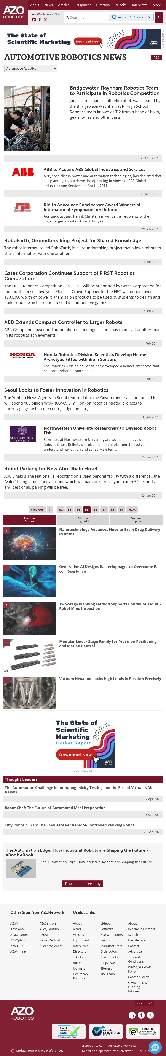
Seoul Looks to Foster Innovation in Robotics (56, 390)
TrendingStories (29, 519)
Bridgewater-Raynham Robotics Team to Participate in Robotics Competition (115, 90)
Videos (105, 923)
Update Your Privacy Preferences (39, 1050)
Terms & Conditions (136, 959)
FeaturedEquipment (136, 519)
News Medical (50, 940)
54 (78, 509)
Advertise (135, 951)
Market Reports (112, 935)
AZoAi (44, 935)
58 (113, 509)
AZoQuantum (49, 929)
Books (77, 963)
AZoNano (17, 929)
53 (69, 509)
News (77, 929)
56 (95, 509)
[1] (29, 543)
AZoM (14, 923)
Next (132, 509)
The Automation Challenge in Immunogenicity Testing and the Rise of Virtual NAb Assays (78, 789)
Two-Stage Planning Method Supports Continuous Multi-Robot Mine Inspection (110, 606)
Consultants (109, 957)
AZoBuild (16, 946)
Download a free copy (83, 883)
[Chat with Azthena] (155, 1047)
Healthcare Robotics (81, 976)
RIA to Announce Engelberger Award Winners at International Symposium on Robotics (92, 207)
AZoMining (18, 951)
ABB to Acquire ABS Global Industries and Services (94, 169)
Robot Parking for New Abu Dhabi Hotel (50, 469)
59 (121, 509)
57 (104, 509)
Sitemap (106, 968)
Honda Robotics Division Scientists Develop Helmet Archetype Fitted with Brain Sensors (96, 357)
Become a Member (141, 929)
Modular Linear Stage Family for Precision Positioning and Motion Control (108, 643)
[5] (29, 693)
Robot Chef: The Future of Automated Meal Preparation (55, 807)
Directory (79, 951)
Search (133, 935)
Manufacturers (111, 946)
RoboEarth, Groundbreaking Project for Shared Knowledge (72, 240)
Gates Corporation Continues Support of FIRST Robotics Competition (69, 276)
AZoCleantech (20, 935)
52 (61, 509)
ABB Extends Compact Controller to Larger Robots (63, 322)
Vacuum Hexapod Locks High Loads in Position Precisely (110, 678)
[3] (29, 618)
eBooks (78, 957)
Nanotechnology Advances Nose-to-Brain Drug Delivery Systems (109, 531)
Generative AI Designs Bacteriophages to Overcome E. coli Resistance (108, 568)
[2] (29, 580)
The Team (108, 974)
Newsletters (136, 940)
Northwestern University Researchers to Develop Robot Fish (100, 430)
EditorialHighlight (83, 519)
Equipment (81, 940)
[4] (29, 655)
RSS (156, 57)
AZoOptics (17, 940)
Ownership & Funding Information (137, 987)
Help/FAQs (108, 963)
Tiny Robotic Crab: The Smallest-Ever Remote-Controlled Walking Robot (69, 824)
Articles (78, 935)
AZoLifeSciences (51, 946)
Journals (79, 968)
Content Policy (138, 977)
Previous (37, 509)
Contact (133, 946)
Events (105, 940)
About (77, 923)
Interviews (80, 946)
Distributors (109, 951)
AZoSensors (48, 923)
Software (107, 929)
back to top (143, 1003)
